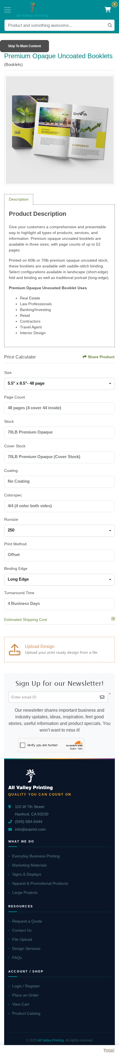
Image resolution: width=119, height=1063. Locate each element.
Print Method (15, 544)
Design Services (26, 948)
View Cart (20, 1004)
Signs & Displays (26, 874)
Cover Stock (14, 446)
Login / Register (26, 986)
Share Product (101, 357)
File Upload (22, 939)
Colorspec (13, 495)
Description (19, 199)
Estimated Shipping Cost (25, 619)
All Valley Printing (51, 1040)
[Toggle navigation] (7, 10)
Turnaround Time (19, 593)
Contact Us (22, 930)
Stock (9, 421)
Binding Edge (15, 568)
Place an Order (25, 995)
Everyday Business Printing (36, 856)
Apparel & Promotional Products (40, 883)
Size (8, 372)
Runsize (11, 519)
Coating (11, 470)
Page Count (14, 397)
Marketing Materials (29, 865)
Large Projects (25, 892)
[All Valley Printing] (32, 9)
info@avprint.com (30, 829)
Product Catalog (26, 1013)
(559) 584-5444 (28, 822)
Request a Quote (27, 921)
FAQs (17, 957)
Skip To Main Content (24, 46)
